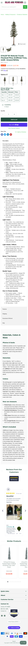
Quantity (3, 110)
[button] (10, 512)
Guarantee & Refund (7, 318)
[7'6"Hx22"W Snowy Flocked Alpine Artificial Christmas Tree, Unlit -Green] (9, 553)
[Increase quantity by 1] (14, 114)
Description (5, 141)
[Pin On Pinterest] (11, 134)
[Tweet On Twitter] (5, 134)
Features (4, 309)
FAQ (3, 323)
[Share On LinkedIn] (8, 134)
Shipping (4, 314)
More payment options (14, 128)
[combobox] (12, 7)
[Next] (25, 511)
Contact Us (3, 611)
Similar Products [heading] (14, 541)
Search (14, 641)
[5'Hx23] (3, 49)
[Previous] (3, 511)
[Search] (25, 7)
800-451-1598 (4, 609)
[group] (9, 561)
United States (13, 621)
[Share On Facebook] (2, 134)
